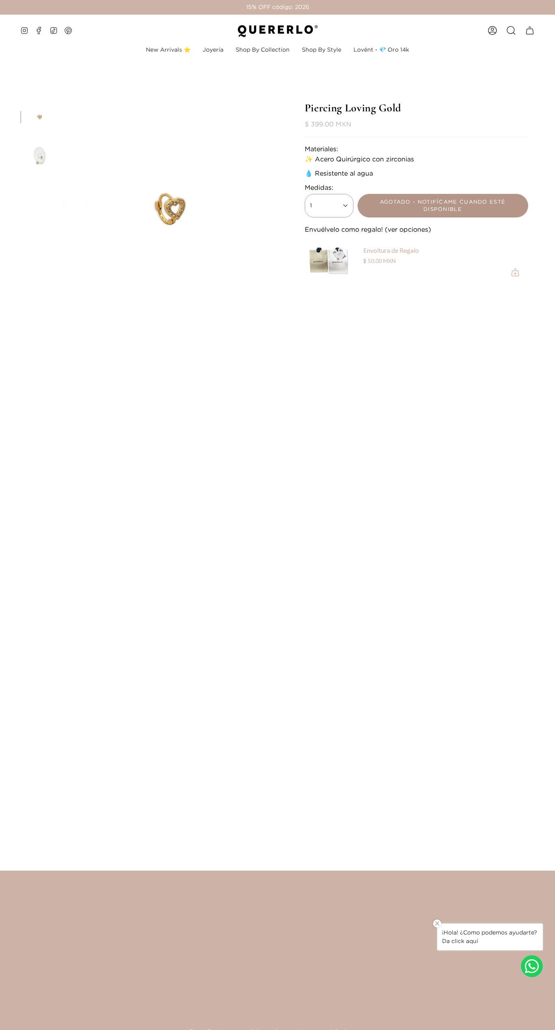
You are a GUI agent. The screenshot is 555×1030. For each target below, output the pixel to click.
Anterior (63, 209)
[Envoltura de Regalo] (329, 261)
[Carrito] (529, 30)
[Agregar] (515, 272)
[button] (213, 49)
